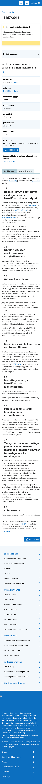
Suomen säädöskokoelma (14, 564)
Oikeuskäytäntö (12, 589)
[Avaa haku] (21, 3)
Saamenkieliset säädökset (14, 583)
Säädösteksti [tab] (9, 171)
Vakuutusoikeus (10, 624)
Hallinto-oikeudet (10, 609)
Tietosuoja (6, 777)
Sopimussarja (9, 667)
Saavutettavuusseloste (10, 767)
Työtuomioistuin (10, 619)
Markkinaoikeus (10, 614)
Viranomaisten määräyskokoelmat (17, 641)
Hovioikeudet (9, 600)
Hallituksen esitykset (14, 683)
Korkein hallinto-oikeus (13, 604)
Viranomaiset (10, 635)
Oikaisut (7, 573)
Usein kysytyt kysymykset (11, 757)
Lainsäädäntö (10, 12)
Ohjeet (4, 752)
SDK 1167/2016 (9, 161)
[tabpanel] (21, 354)
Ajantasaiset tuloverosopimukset (16, 672)
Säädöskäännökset (11, 578)
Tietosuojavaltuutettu (12, 650)
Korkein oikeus (10, 595)
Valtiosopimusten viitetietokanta (16, 676)
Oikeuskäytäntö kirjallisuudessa (16, 629)
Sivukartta (5, 772)
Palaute (4, 762)
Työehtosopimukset (12, 655)
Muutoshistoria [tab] (25, 171)
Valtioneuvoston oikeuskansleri (16, 645)
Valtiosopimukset (13, 662)
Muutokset (8, 568)
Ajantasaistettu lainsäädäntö (15, 559)
